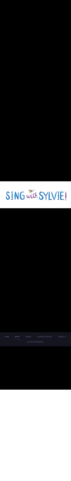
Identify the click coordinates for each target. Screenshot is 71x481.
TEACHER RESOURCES (35, 342)
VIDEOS (28, 337)
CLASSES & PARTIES (44, 337)
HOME (7, 337)
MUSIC (17, 337)
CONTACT (61, 337)
